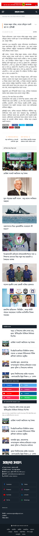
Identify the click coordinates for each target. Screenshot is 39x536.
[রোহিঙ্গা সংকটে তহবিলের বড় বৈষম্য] (19, 161)
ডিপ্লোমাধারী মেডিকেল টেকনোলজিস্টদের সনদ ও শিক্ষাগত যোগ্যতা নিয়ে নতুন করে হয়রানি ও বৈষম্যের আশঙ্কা (20, 257)
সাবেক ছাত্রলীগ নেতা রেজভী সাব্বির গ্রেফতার (19, 284)
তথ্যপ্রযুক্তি (18, 534)
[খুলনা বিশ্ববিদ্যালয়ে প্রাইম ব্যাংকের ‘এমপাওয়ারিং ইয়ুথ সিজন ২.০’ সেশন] (5, 375)
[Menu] (3, 12)
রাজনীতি (14, 529)
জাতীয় (8, 529)
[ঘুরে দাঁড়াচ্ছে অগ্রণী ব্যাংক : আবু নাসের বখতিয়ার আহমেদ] (19, 186)
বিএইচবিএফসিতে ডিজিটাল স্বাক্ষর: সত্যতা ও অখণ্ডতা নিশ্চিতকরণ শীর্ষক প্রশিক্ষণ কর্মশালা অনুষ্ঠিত (23, 353)
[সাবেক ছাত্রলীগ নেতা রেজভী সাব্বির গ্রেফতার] (19, 272)
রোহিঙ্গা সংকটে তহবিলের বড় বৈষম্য (16, 173)
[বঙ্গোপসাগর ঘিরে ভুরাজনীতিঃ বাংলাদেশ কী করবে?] (19, 214)
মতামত (23, 534)
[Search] (36, 12)
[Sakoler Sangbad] (19, 12)
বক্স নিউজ (35, 32)
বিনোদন (16, 532)
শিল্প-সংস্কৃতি (30, 532)
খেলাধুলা (10, 532)
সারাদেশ (32, 529)
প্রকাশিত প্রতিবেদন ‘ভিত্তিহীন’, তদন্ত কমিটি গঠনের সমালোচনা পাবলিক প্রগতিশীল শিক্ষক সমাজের (19, 312)
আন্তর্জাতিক (25, 529)
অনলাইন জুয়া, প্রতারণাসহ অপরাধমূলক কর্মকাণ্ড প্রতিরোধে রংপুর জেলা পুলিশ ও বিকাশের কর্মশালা (23, 365)
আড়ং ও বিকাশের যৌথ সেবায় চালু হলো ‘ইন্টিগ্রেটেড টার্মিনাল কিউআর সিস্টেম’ (22, 333)
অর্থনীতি (19, 529)
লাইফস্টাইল (22, 532)
